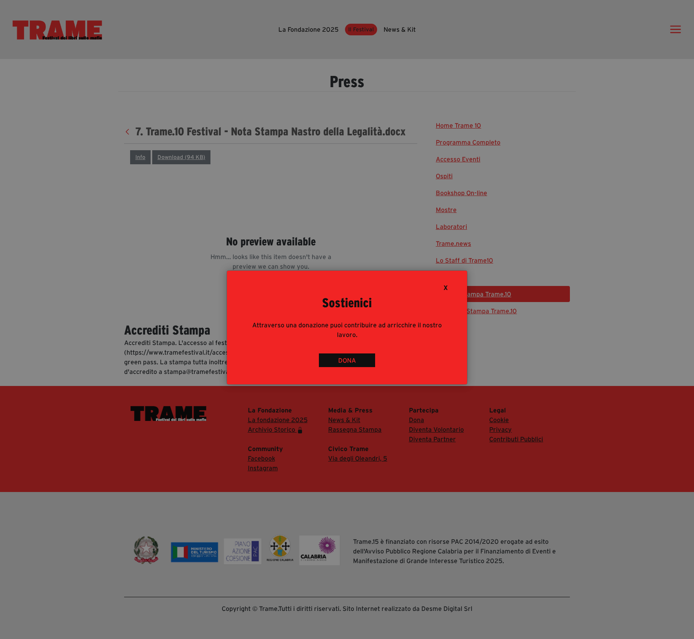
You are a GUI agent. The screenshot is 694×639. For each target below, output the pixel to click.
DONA (347, 360)
